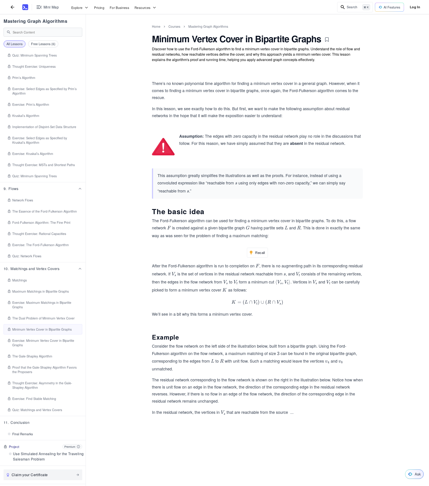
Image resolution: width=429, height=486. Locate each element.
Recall (260, 252)
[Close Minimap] (85, 31)
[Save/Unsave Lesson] (326, 39)
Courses (174, 26)
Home (156, 26)
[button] (43, 188)
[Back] (12, 7)
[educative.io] (25, 7)
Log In (415, 6)
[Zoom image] (163, 147)
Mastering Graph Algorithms (35, 21)
